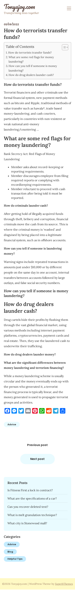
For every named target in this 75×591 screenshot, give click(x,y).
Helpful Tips (14, 559)
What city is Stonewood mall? (27, 523)
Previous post (37, 445)
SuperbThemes (64, 584)
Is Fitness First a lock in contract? (30, 490)
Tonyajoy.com (19, 6)
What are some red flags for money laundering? (31, 59)
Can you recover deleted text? (27, 507)
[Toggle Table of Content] (63, 47)
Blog (10, 551)
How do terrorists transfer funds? (30, 52)
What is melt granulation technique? (32, 515)
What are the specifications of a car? (32, 498)
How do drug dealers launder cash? (31, 75)
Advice (11, 424)
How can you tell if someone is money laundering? (33, 68)
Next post (37, 459)
